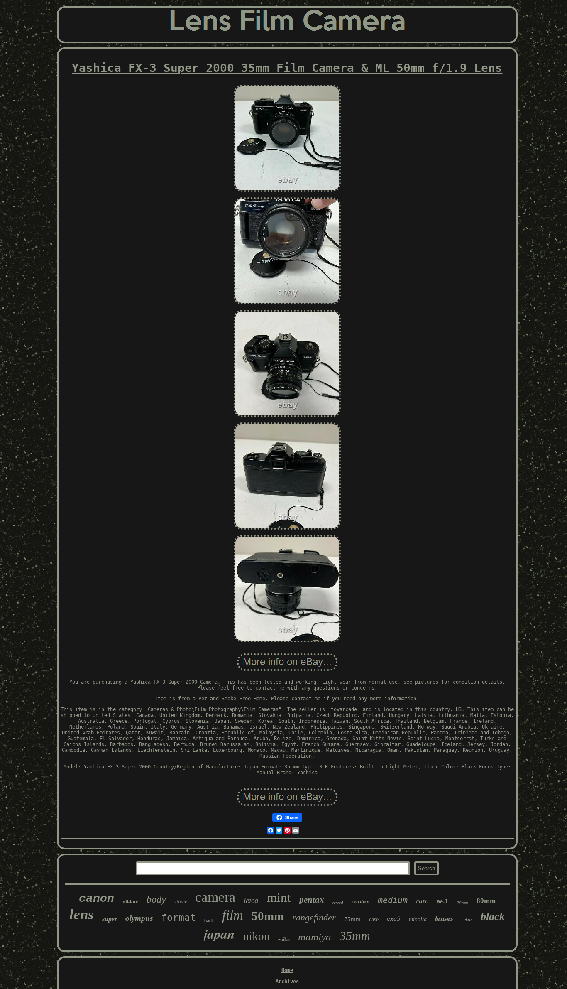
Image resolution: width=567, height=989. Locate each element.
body (156, 899)
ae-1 (442, 901)
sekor (467, 920)
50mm (268, 916)
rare (422, 900)
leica (251, 900)
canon (96, 898)
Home (287, 970)
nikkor (130, 901)
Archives (287, 981)
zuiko (284, 939)
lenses (444, 919)
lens (81, 914)
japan (219, 933)
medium (393, 900)
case (374, 919)
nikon (256, 936)
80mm (486, 901)
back (209, 920)
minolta (418, 919)
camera (215, 897)
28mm (462, 903)
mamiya (314, 936)
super (109, 919)
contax (360, 901)
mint (279, 897)
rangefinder (314, 917)
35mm (355, 935)
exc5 (394, 918)
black (493, 916)
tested (337, 902)
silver (180, 901)
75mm (352, 919)
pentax (311, 900)
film (232, 915)
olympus (139, 918)
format (178, 917)
